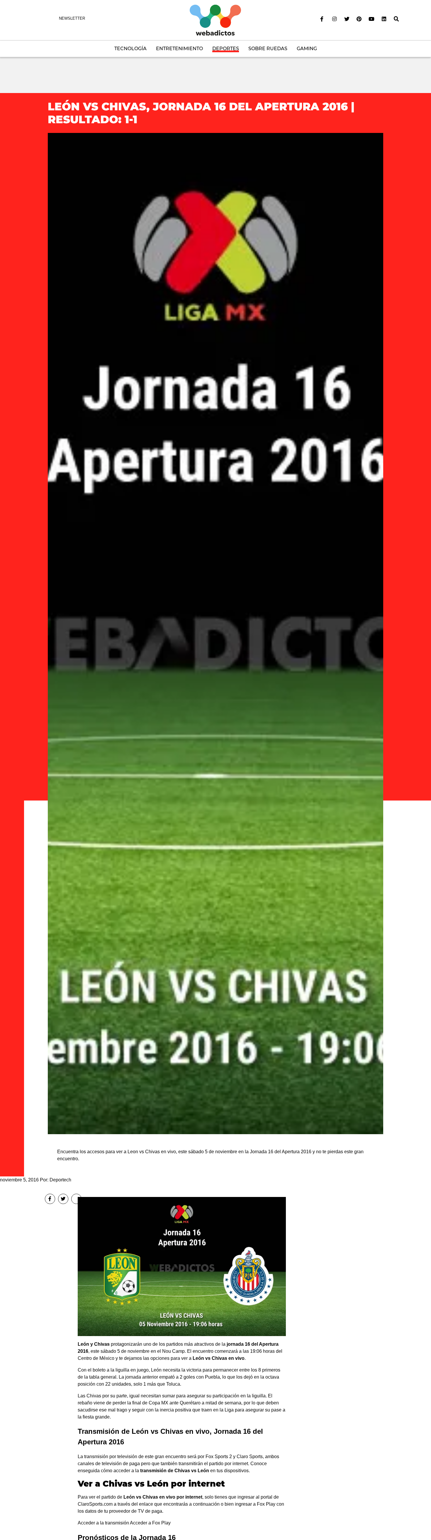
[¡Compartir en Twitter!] (63, 1199)
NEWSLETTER (72, 18)
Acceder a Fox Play (150, 1522)
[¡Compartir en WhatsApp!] (76, 1199)
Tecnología (130, 48)
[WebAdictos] (215, 19)
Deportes (225, 48)
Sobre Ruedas (267, 48)
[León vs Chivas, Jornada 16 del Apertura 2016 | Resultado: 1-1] (215, 633)
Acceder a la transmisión (103, 1522)
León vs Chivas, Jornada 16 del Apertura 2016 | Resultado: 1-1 (201, 113)
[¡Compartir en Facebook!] (50, 1199)
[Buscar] (396, 19)
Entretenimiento (179, 48)
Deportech (60, 1179)
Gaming (307, 48)
